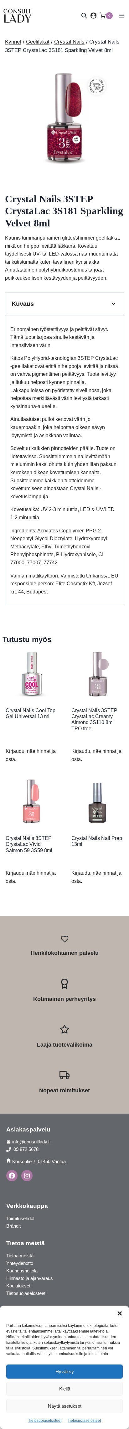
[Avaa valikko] (121, 15)
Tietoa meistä (20, 1255)
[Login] (93, 16)
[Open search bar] (84, 15)
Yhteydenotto (19, 1263)
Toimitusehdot (20, 1218)
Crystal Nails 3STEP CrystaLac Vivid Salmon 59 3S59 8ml (29, 844)
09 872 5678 (25, 1149)
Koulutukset (18, 1285)
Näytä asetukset (64, 1406)
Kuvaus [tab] (23, 303)
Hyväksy (64, 1371)
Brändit (13, 1226)
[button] (119, 1313)
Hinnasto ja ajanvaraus (29, 1278)
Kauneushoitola (22, 1270)
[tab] (64, 171)
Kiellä (64, 1388)
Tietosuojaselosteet (44, 1420)
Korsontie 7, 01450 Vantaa (39, 1161)
